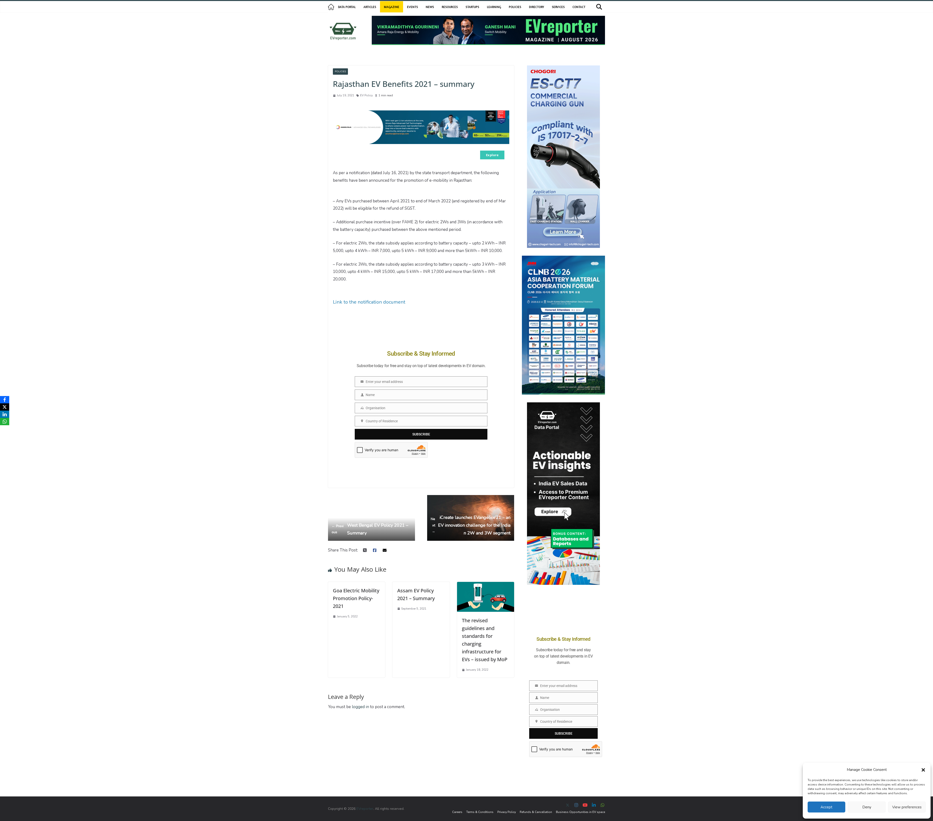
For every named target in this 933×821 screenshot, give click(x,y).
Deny (866, 807)
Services (558, 7)
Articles (369, 7)
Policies (515, 7)
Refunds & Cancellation (536, 812)
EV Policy (366, 95)
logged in (360, 707)
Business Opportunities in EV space (580, 812)
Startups (472, 7)
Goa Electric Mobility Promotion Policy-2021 (356, 598)
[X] (4, 407)
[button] (923, 769)
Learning (494, 7)
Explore (492, 155)
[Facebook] (4, 399)
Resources (450, 7)
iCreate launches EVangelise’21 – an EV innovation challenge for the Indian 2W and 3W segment (470, 525)
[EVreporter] (331, 7)
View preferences (907, 807)
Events (412, 7)
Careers (457, 812)
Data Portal (347, 7)
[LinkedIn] (4, 414)
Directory (536, 7)
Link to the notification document (369, 302)
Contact (578, 7)
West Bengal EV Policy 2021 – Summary (370, 529)
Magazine (391, 7)
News (430, 7)
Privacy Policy (506, 812)
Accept (826, 807)
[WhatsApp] (4, 421)
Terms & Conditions (479, 812)
